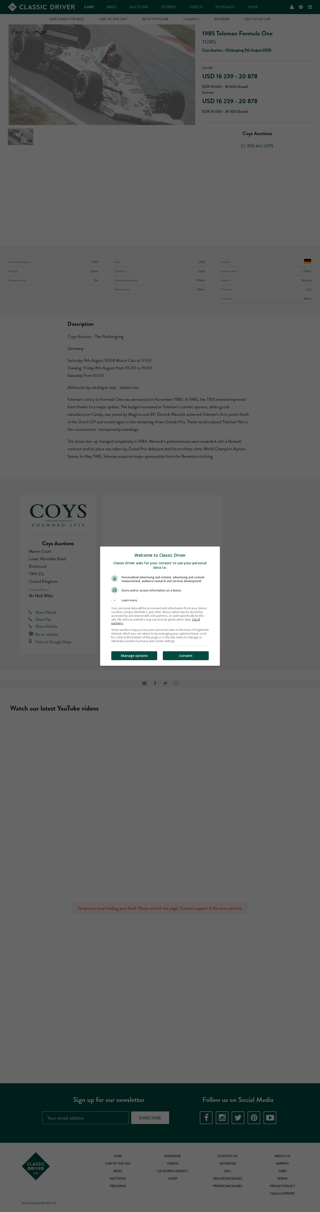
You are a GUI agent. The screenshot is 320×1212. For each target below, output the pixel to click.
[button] (160, 600)
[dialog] (160, 606)
